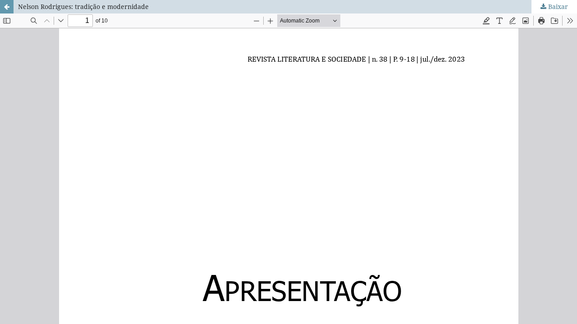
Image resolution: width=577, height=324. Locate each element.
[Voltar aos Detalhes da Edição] (7, 7)
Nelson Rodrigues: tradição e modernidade (83, 6)
